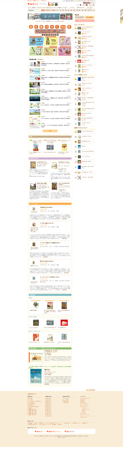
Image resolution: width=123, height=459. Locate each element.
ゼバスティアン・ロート (51, 352)
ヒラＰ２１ (42, 211)
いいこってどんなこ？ (34, 327)
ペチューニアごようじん (86, 88)
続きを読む (64, 218)
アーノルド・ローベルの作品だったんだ (49, 277)
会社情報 (59, 424)
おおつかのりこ (49, 373)
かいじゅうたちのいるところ (50, 152)
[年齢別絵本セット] (121, 22)
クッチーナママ (43, 280)
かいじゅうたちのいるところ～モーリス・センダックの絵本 (51, 141)
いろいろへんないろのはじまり (88, 55)
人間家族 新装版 (33, 310)
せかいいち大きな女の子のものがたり (34, 248)
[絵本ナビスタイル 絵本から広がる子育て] (36, 0)
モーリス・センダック (43, 163)
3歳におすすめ (48, 402)
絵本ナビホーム (32, 393)
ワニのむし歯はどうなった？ (47, 223)
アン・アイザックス (65, 185)
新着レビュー (84, 401)
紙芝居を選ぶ (31, 405)
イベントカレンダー (85, 405)
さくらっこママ (43, 246)
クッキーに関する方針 (66, 0)
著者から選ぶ (66, 401)
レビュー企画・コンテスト (86, 398)
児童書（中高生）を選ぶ (33, 413)
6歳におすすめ (48, 406)
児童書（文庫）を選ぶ (32, 414)
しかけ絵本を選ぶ (31, 402)
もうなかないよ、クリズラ (51, 350)
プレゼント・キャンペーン (86, 414)
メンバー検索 (84, 413)
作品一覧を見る (89, 17)
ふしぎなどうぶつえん (86, 122)
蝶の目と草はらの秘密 (42, 183)
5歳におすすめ (48, 405)
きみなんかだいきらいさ (86, 50)
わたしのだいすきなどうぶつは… (88, 108)
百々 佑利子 (41, 187)
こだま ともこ (64, 168)
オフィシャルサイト (80, 17)
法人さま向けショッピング (45, 424)
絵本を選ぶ (30, 398)
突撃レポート (84, 410)
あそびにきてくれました (86, 409)
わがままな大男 (34, 211)
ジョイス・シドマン (43, 184)
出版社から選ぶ (66, 402)
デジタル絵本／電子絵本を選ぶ (34, 406)
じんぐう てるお (42, 164)
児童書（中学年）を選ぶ (33, 410)
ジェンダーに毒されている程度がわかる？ (50, 242)
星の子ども (47, 369)
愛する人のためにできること (47, 261)
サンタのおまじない (62, 327)
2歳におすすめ (48, 401)
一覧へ (50, 130)
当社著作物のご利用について (33, 424)
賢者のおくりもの (34, 265)
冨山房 (49, 354)
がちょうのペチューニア (35, 342)
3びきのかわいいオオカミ (64, 162)
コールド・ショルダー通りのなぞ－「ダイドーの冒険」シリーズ (37, 141)
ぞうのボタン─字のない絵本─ (88, 97)
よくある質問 (54, 424)
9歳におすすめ (48, 410)
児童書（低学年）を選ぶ (33, 409)
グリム (48, 370)
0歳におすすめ (48, 398)
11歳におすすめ (48, 413)
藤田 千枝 (47, 187)
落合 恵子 (63, 189)
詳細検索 (48, 10)
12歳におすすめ (48, 414)
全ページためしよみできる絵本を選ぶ (35, 401)
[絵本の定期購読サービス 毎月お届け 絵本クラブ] (43, 0)
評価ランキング (84, 402)
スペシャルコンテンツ (85, 406)
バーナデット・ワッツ (51, 372)
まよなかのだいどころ (42, 162)
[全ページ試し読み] (121, 15)
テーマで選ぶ (66, 398)
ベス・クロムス (42, 185)
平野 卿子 (48, 353)
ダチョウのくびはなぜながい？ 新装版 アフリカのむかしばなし (50, 311)
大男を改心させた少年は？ (46, 207)
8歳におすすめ (48, 409)
